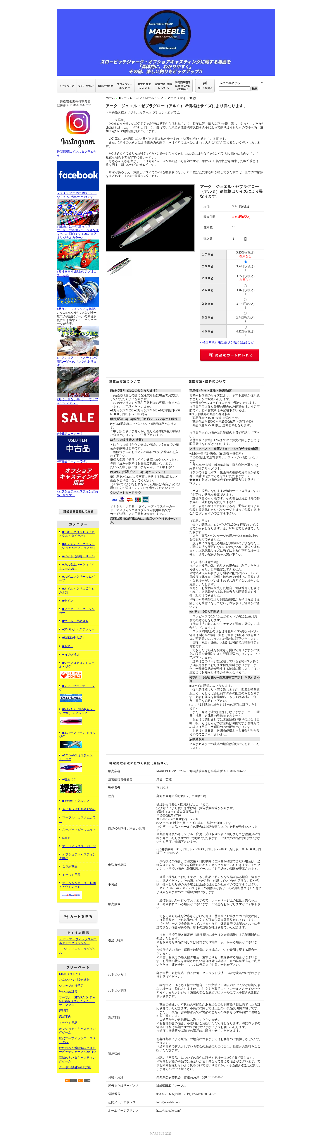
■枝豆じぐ (69, 779)
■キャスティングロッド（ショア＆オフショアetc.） (78, 545)
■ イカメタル (71, 654)
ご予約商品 (70, 866)
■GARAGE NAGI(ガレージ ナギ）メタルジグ (77, 711)
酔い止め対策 (68, 991)
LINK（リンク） (70, 974)
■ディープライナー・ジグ (77, 687)
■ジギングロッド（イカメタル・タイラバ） (77, 533)
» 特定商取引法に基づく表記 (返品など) (227, 342)
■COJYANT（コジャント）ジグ (76, 757)
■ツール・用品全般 (75, 621)
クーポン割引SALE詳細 (75, 1067)
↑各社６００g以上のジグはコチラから (77, 273)
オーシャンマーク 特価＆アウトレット (77, 884)
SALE (66, 837)
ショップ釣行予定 (71, 985)
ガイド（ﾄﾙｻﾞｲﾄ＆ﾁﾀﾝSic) (79, 809)
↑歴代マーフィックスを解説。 (77, 309)
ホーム (110, 98)
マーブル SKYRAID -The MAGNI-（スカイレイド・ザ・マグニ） (77, 1001)
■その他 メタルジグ (75, 801)
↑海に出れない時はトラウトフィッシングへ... (77, 401)
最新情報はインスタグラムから (77, 153)
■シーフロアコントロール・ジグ (77, 664)
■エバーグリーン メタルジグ (77, 734)
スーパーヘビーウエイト (79, 829)
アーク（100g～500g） (182, 98)
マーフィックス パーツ (79, 846)
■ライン (67, 600)
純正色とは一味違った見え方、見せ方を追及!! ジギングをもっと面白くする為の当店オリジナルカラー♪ (79, 230)
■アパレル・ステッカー (78, 629)
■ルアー (67, 646)
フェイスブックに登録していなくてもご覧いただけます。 (77, 194)
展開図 (63, 1011)
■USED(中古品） (73, 637)
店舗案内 (65, 1016)
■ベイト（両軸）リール (78, 556)
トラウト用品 (71, 874)
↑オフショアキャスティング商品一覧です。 (77, 493)
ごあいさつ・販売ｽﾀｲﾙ (74, 979)
